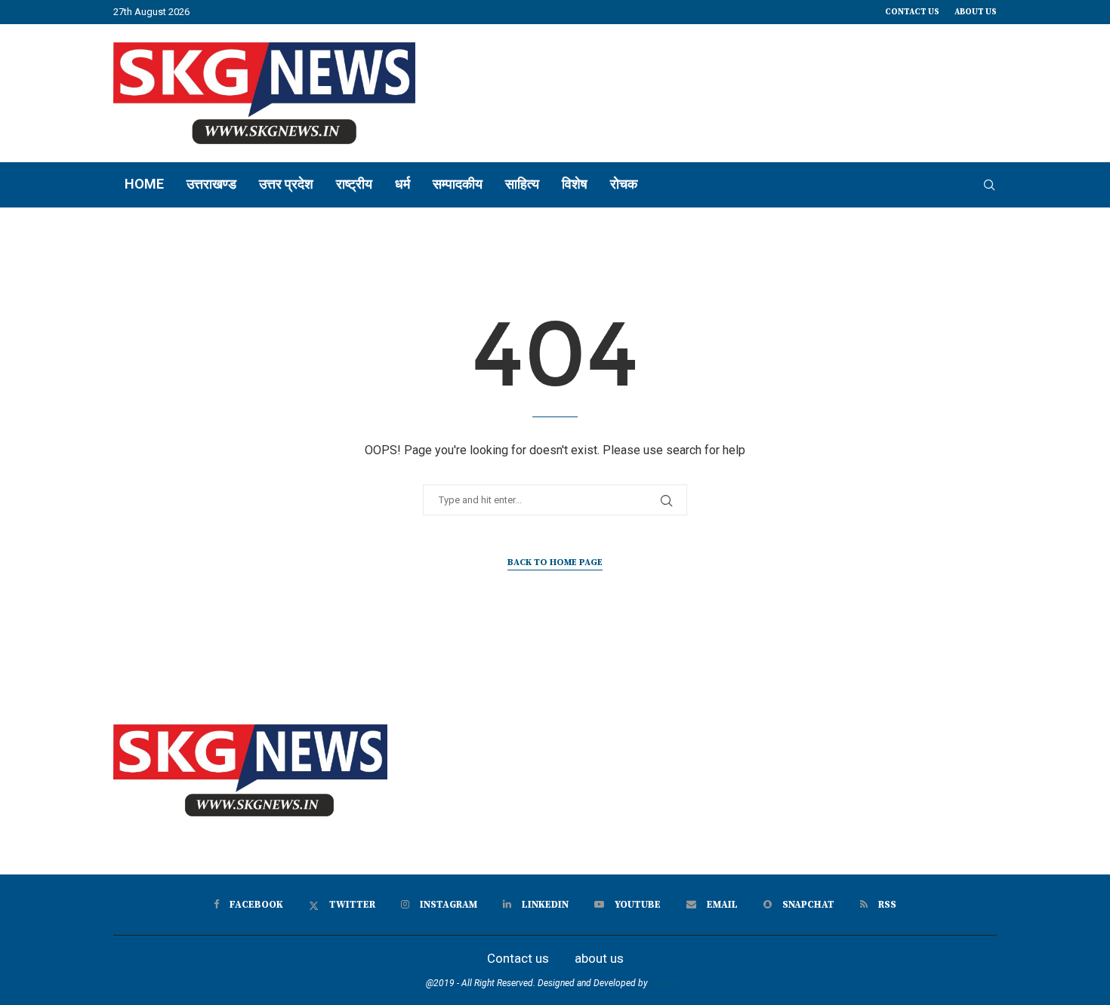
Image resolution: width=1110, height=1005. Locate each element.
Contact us (912, 12)
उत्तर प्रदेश (286, 184)
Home (144, 184)
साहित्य (522, 184)
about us (975, 12)
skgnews (667, 983)
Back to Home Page (555, 562)
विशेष (574, 184)
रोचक (623, 184)
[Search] (989, 185)
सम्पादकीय (458, 184)
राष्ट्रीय (354, 184)
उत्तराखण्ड (211, 184)
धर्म (402, 184)
